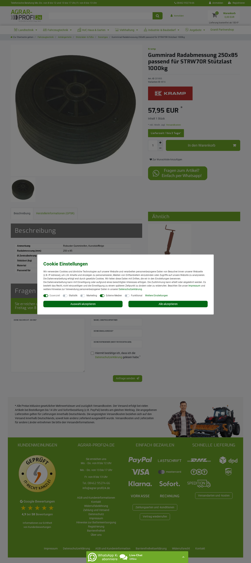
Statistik (73, 295)
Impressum (194, 285)
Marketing (91, 295)
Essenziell (55, 295)
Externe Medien (114, 295)
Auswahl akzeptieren (83, 303)
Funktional (136, 295)
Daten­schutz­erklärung (130, 289)
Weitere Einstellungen (156, 295)
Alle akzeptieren (168, 303)
